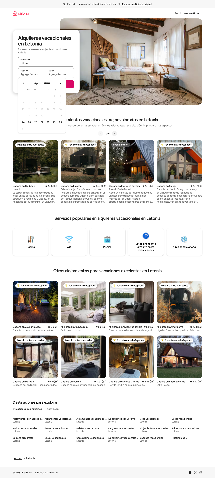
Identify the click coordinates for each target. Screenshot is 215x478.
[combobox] (46, 63)
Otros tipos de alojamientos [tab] (27, 409)
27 (42, 122)
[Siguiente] (114, 133)
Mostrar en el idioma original (137, 4)
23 (60, 115)
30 (60, 122)
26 (35, 122)
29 (54, 122)
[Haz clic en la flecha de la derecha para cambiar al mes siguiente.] (60, 83)
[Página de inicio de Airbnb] (21, 13)
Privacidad (40, 472)
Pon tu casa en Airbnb (187, 13)
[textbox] (32, 74)
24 (23, 122)
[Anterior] (100, 133)
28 (48, 122)
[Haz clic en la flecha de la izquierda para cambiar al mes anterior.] (24, 83)
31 (23, 128)
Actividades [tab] (53, 409)
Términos (54, 472)
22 (54, 115)
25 (29, 122)
